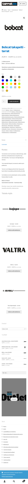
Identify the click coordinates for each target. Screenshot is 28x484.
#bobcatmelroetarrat (19, 117)
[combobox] (14, 329)
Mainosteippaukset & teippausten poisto (13, 434)
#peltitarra (12, 127)
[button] (24, 18)
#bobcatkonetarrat (15, 113)
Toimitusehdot (6, 460)
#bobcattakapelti (6, 120)
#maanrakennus (5, 127)
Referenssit (6, 444)
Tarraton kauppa (7, 449)
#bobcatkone (19, 111)
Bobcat (20, 9)
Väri (3, 74)
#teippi (11, 130)
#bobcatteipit (5, 123)
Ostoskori (5, 442)
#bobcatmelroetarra (14, 115)
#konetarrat (4, 125)
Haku (14, 481)
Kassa (4, 426)
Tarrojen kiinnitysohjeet (9, 452)
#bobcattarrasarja (13, 122)
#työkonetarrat (5, 132)
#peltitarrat (18, 127)
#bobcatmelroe (5, 115)
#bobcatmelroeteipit (6, 118)
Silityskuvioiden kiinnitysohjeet (10, 447)
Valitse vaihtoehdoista (14, 230)
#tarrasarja (13, 129)
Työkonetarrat (14, 9)
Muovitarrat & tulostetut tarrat (10, 436)
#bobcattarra (5, 122)
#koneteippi (16, 125)
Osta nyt (14, 399)
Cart (21, 480)
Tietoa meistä (6, 457)
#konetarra (19, 123)
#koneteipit (10, 125)
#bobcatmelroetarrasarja (8, 117)
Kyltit (4, 429)
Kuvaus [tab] (3, 140)
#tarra (8, 129)
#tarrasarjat (19, 129)
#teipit (7, 130)
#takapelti (4, 129)
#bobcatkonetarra (6, 113)
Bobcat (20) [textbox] (13, 329)
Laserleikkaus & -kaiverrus (9, 431)
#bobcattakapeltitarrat (16, 120)
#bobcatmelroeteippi (17, 118)
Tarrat (9, 9)
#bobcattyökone (13, 123)
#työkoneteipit (13, 132)
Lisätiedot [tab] (4, 144)
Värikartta (5, 462)
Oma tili (5, 439)
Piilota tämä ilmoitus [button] (7, 476)
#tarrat (3, 130)
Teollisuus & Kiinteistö (8, 454)
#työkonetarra (16, 130)
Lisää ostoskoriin (13, 101)
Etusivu (5, 9)
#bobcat (13, 111)
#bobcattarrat (21, 122)
